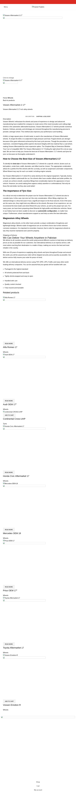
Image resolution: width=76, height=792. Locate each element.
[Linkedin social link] (40, 2)
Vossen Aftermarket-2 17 (35, 149)
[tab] (29, 116)
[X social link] (36, 2)
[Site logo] (38, 7)
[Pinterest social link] (38, 2)
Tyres (5, 424)
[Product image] (24, 320)
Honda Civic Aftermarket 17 (16, 476)
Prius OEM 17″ (10, 590)
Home (5, 98)
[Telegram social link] (42, 2)
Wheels (10, 98)
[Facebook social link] (33, 2)
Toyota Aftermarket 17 (13, 647)
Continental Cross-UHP (14, 419)
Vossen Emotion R (12, 705)
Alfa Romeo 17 (10, 347)
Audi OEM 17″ (10, 404)
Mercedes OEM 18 (12, 533)
